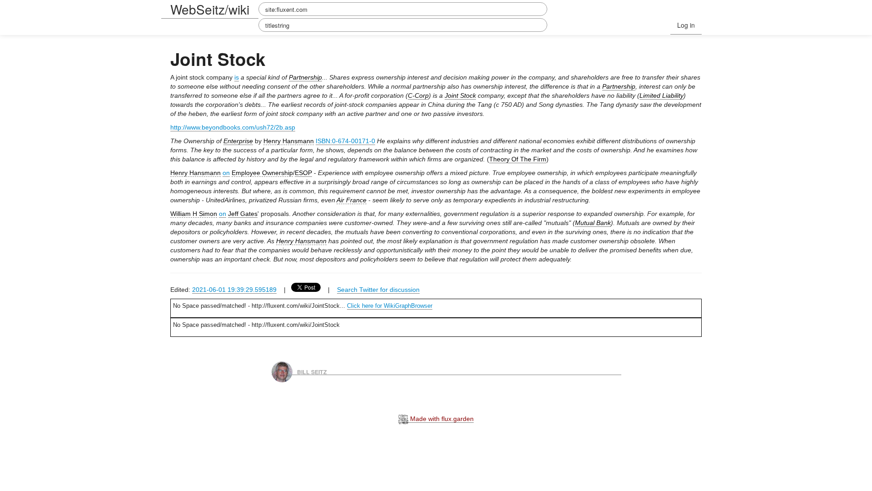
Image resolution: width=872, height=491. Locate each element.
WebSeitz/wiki (209, 9)
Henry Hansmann (288, 141)
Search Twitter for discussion (378, 289)
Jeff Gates (243, 213)
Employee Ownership (262, 172)
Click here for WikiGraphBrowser (389, 305)
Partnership (305, 77)
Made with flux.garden (441, 418)
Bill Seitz (312, 371)
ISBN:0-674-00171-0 (345, 141)
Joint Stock (460, 95)
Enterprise (238, 141)
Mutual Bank (593, 222)
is (236, 77)
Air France (352, 200)
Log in (686, 25)
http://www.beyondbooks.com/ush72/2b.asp (232, 127)
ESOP (303, 172)
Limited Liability (661, 95)
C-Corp (418, 95)
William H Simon (193, 213)
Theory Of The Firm (517, 159)
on (226, 172)
